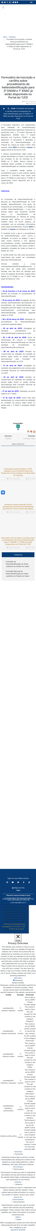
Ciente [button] (13, 931)
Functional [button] (18, 1152)
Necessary (19, 980)
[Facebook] (24, 882)
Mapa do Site (19, 888)
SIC (31, 2)
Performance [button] (18, 1167)
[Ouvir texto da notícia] (4, 108)
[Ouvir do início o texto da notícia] (8, 108)
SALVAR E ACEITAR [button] (18, 1230)
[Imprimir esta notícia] (30, 432)
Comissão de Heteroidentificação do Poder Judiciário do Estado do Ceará (17, 564)
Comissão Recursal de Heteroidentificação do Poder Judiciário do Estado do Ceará (17, 573)
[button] (2, 2)
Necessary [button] (18, 978)
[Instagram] (7, 882)
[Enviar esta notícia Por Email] (33, 432)
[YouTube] (13, 882)
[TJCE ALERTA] (18, 21)
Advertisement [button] (18, 1199)
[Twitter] (18, 882)
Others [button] (18, 1217)
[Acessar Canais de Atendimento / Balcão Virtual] (31, 1224)
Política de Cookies (16, 929)
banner (30, 147)
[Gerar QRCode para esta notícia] (27, 432)
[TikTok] (29, 882)
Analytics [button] (18, 1182)
